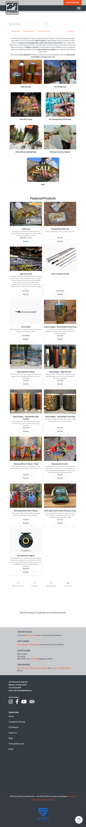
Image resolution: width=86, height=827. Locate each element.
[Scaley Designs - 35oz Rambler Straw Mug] (60, 312)
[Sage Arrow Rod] (26, 259)
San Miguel (42, 668)
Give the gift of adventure (27, 644)
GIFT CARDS (23, 641)
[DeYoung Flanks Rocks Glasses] (26, 496)
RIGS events (30, 635)
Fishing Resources (16, 743)
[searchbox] (28, 24)
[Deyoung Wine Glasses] (26, 357)
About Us (13, 732)
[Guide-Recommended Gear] (26, 137)
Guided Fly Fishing (17, 722)
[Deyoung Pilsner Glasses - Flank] (26, 449)
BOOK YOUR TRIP (72, 2)
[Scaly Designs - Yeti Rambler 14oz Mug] (60, 401)
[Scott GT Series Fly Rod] (60, 259)
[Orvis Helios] (26, 312)
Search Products (18, 586)
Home (11, 716)
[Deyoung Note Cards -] (60, 449)
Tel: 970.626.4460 (15, 688)
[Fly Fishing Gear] (60, 72)
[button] (71, 31)
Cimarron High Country (61, 668)
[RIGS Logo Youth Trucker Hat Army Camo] (60, 496)
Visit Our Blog (13, 697)
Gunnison (34, 668)
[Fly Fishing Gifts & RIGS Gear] (60, 104)
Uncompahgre (23, 668)
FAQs (11, 749)
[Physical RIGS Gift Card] (60, 214)
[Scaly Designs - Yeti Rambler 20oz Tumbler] (26, 401)
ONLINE (33, 659)
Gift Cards (68, 586)
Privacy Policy (48, 800)
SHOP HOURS (23, 650)
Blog (11, 738)
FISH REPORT (23, 664)
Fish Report (14, 727)
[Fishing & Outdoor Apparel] (60, 137)
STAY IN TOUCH (24, 632)
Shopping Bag (51, 586)
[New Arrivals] (26, 72)
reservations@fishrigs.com (22, 690)
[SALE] (43, 170)
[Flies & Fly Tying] (26, 104)
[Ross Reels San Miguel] (26, 540)
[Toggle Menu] (78, 8)
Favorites (34, 586)
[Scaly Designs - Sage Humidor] (60, 357)
